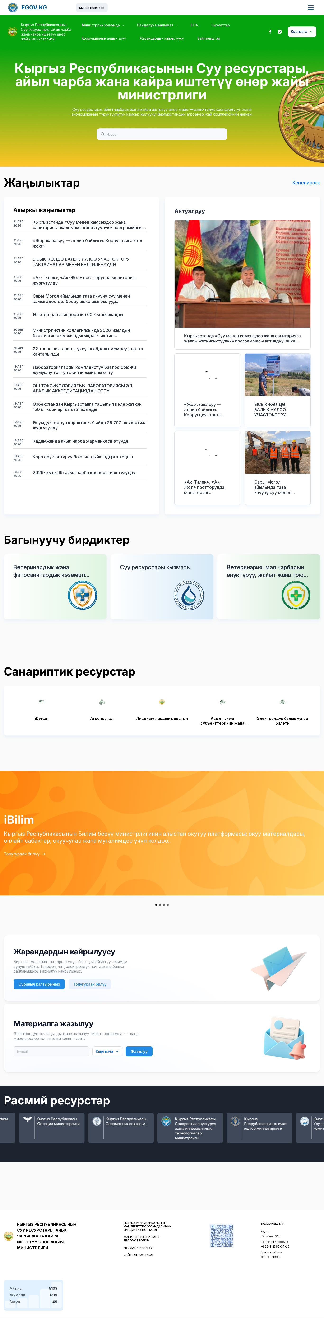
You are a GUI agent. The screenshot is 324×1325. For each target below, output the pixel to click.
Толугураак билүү (22, 853)
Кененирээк (306, 183)
